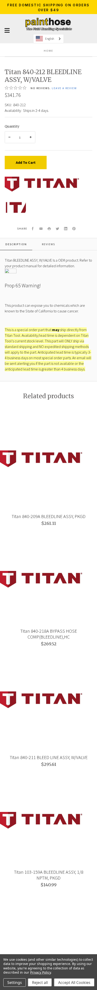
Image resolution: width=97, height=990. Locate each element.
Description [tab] (16, 244)
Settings (14, 982)
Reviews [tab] (48, 244)
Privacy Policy (40, 972)
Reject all (40, 982)
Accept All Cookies (74, 982)
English (49, 39)
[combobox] (48, 38)
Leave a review (64, 88)
